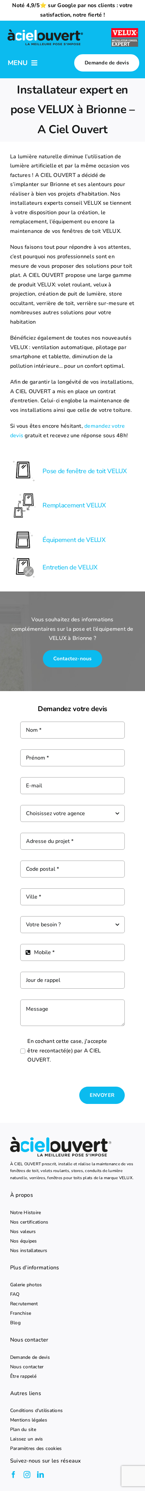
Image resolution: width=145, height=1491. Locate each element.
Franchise (20, 1313)
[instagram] (27, 1474)
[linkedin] (40, 1474)
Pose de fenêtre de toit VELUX (84, 471)
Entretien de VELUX (69, 567)
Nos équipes (23, 1241)
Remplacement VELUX (74, 505)
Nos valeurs (23, 1231)
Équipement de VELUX (74, 540)
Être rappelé (23, 1376)
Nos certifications (29, 1222)
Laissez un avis (26, 1439)
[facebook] (13, 1474)
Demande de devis (30, 1357)
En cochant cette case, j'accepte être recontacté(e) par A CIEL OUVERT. (67, 1050)
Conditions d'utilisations (36, 1410)
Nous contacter (27, 1367)
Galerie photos (26, 1285)
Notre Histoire (25, 1212)
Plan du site (23, 1429)
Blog (15, 1323)
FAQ (15, 1294)
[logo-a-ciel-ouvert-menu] (45, 30)
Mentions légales (28, 1420)
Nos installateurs (28, 1250)
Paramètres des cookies (36, 1448)
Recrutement (24, 1304)
